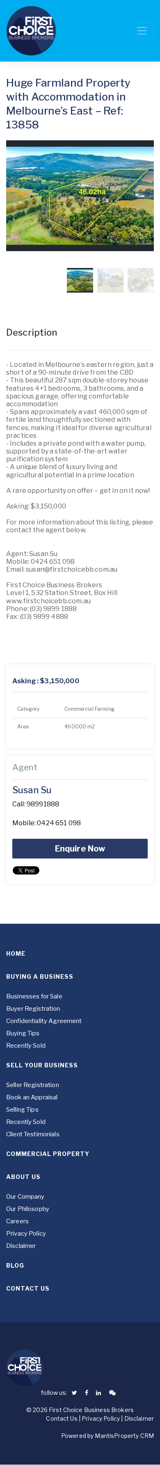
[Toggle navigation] (141, 31)
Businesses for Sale (34, 996)
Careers (17, 1221)
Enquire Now (80, 849)
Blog (15, 1265)
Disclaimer (21, 1246)
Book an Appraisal (31, 1097)
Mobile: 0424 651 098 (46, 823)
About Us (23, 1176)
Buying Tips (23, 1033)
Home (15, 953)
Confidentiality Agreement (44, 1021)
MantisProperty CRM (124, 1435)
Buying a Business (39, 976)
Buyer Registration (33, 1008)
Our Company (25, 1196)
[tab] (80, 681)
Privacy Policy (26, 1233)
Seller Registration (32, 1085)
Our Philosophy (27, 1209)
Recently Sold (26, 1045)
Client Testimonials (32, 1134)
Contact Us (28, 1288)
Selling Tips (22, 1109)
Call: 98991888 (35, 804)
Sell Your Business (42, 1065)
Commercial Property (47, 1153)
